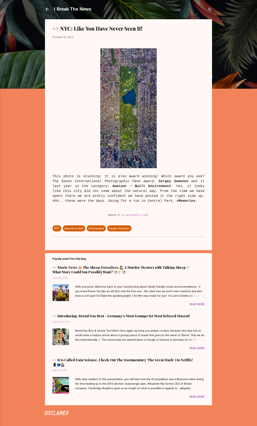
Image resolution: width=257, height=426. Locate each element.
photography (96, 228)
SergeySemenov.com (134, 215)
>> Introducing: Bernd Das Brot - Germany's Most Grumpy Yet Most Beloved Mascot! (121, 316)
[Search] (210, 10)
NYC (57, 228)
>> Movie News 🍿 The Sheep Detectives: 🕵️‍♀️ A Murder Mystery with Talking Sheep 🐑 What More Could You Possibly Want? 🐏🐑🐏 (121, 269)
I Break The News (72, 9)
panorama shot (74, 228)
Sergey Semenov (119, 228)
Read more (197, 304)
